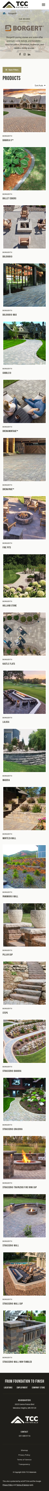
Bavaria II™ (8, 140)
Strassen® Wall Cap (13, 1303)
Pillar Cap (8, 954)
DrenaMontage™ (10, 431)
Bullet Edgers (9, 198)
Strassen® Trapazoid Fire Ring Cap (20, 1187)
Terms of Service (24, 1460)
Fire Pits (7, 547)
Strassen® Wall (11, 1245)
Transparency (24, 1464)
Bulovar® (8, 256)
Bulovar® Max (10, 314)
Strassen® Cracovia (13, 1129)
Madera (6, 780)
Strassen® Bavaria (12, 1071)
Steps (5, 1012)
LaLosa (6, 722)
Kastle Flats (9, 663)
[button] (43, 5)
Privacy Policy (24, 1455)
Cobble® (7, 373)
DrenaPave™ (8, 489)
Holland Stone (10, 605)
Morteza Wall (9, 838)
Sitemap (24, 1450)
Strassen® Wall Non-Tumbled (17, 1361)
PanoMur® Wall (10, 896)
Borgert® (7, 136)
